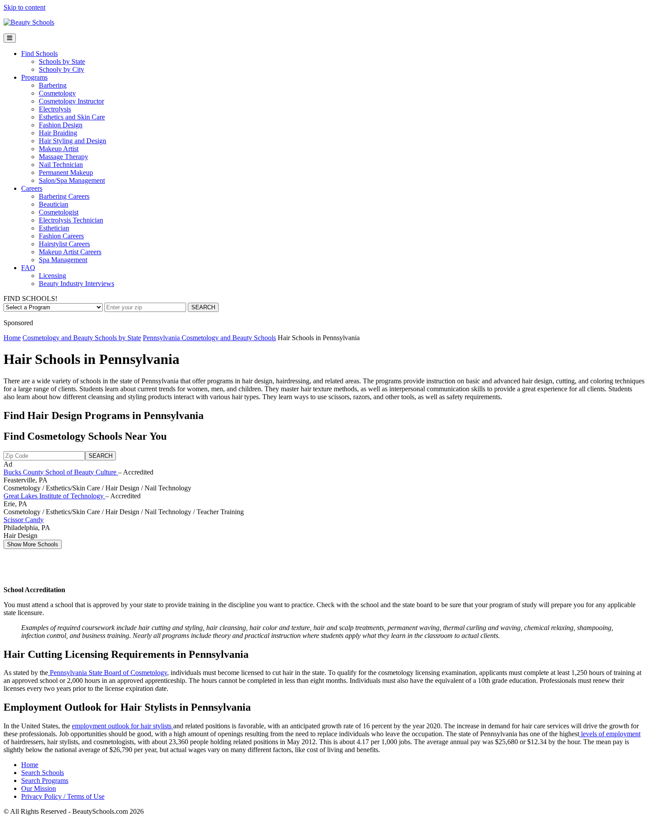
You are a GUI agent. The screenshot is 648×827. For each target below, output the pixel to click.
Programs (34, 77)
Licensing (52, 275)
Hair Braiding (58, 133)
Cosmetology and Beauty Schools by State (81, 337)
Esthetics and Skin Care (72, 117)
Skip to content (24, 7)
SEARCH (203, 307)
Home (12, 337)
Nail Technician (61, 164)
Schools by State (62, 61)
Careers (31, 188)
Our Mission (38, 788)
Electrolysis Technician (71, 220)
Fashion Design (60, 125)
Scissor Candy (24, 519)
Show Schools (32, 544)
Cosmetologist (58, 212)
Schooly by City (61, 69)
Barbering (53, 85)
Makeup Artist (58, 148)
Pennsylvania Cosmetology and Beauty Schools (209, 337)
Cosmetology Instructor (71, 101)
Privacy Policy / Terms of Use (62, 796)
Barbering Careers (64, 196)
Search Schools (42, 772)
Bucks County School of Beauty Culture (61, 472)
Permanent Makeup (66, 172)
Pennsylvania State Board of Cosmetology (107, 672)
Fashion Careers (61, 236)
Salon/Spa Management (72, 180)
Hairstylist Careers (64, 244)
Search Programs (44, 780)
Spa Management (63, 259)
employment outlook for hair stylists (122, 726)
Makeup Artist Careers (70, 252)
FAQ (28, 267)
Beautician (53, 204)
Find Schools (39, 53)
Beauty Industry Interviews (76, 283)
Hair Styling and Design (72, 141)
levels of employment (610, 734)
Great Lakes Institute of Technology (54, 496)
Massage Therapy (63, 156)
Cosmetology (57, 93)
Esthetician (54, 228)
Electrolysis (55, 109)
